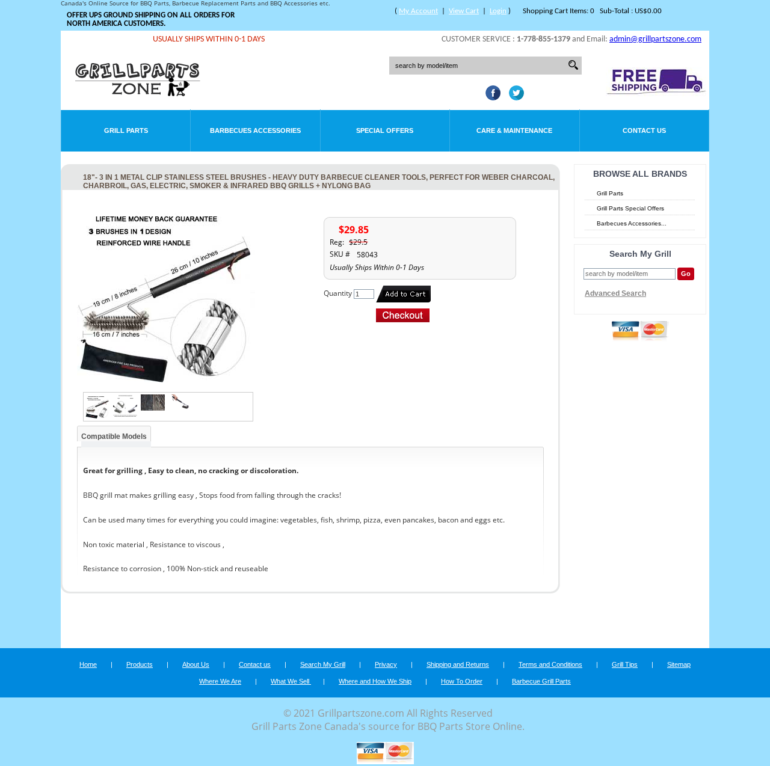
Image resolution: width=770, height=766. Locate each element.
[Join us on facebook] (489, 96)
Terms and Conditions (550, 664)
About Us (195, 664)
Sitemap (679, 664)
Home (88, 664)
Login (498, 11)
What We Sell (291, 681)
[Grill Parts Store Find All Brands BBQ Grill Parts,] (138, 93)
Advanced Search (615, 293)
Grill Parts (126, 130)
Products (139, 664)
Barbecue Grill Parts (541, 681)
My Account (418, 11)
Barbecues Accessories (255, 130)
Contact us (255, 664)
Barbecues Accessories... (632, 223)
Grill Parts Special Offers (630, 208)
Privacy (386, 664)
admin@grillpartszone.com (655, 39)
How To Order (461, 681)
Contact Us (644, 130)
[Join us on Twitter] (513, 96)
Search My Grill (322, 664)
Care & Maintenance (514, 130)
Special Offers (384, 130)
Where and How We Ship (375, 681)
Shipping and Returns (458, 664)
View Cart (464, 11)
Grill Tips (625, 664)
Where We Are (220, 681)
